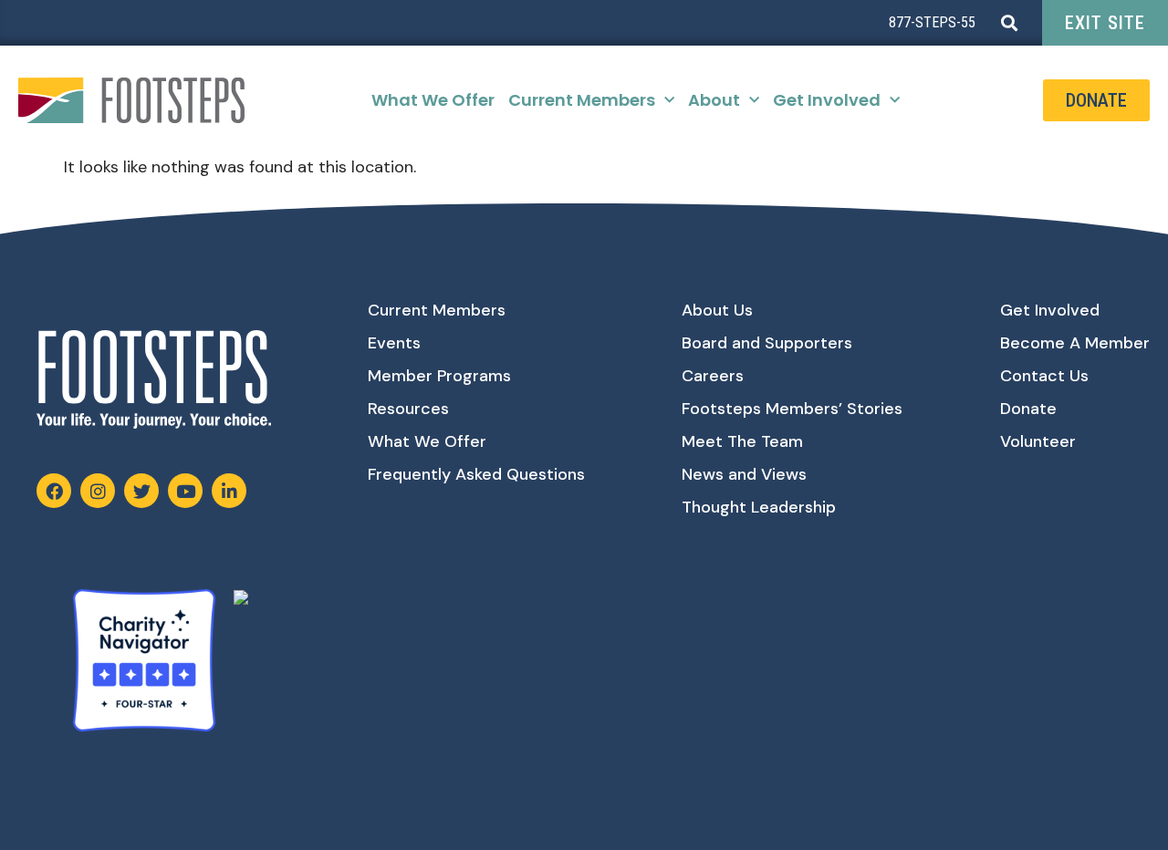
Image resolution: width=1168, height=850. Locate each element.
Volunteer (1038, 441)
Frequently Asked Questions (476, 474)
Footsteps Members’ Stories (792, 409)
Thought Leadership (759, 507)
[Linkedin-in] (229, 490)
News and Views (744, 474)
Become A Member (1075, 343)
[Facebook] (53, 490)
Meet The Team (742, 441)
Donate (1028, 409)
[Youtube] (185, 490)
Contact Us (1044, 376)
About (714, 99)
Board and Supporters (767, 343)
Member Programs (439, 376)
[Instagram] (97, 490)
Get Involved (827, 99)
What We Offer (433, 99)
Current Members (581, 99)
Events (394, 343)
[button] (1009, 23)
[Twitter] (141, 490)
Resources (408, 409)
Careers (713, 376)
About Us (717, 310)
